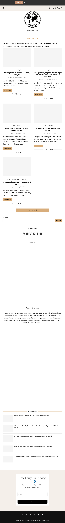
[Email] (59, 8)
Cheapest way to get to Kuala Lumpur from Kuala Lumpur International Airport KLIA (48, 75)
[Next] (26, 2)
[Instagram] (49, 8)
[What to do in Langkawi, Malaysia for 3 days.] (17, 166)
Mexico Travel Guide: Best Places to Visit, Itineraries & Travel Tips (33, 446)
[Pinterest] (55, 8)
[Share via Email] (20, 94)
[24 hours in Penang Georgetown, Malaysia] (48, 113)
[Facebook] (57, 8)
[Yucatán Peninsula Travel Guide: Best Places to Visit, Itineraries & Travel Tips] (8, 459)
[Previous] (24, 2)
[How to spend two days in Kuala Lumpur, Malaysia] (17, 113)
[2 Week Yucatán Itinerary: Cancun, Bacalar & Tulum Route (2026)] (8, 438)
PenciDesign (46, 520)
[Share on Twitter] (17, 94)
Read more (7, 90)
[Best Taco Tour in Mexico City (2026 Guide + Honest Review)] (8, 418)
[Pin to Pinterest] (18, 94)
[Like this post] (13, 94)
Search (5, 218)
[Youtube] (51, 8)
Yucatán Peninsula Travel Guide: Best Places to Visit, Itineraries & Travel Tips (36, 456)
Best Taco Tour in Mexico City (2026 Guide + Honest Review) (31, 415)
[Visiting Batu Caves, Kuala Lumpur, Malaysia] (17, 57)
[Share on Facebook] (46, 98)
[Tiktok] (53, 8)
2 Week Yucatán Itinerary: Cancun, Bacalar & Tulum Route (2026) (33, 436)
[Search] (61, 8)
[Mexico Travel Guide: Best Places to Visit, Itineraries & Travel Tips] (8, 448)
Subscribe (32, 502)
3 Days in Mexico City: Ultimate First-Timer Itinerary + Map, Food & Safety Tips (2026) (36, 426)
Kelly (11, 77)
